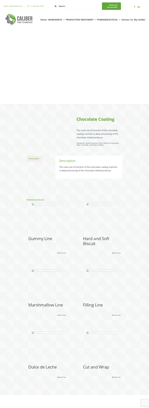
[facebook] (134, 7)
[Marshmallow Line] (47, 284)
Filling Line (93, 305)
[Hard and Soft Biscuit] (101, 218)
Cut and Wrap (96, 367)
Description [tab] (34, 158)
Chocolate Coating (96, 145)
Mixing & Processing (111, 143)
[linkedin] (139, 7)
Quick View (62, 253)
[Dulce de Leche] (47, 346)
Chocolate (84, 145)
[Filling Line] (101, 284)
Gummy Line (40, 238)
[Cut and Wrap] (101, 346)
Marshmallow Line (45, 305)
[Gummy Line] (47, 218)
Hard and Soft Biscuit (96, 241)
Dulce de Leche (42, 367)
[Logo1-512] (19, 13)
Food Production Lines (94, 143)
